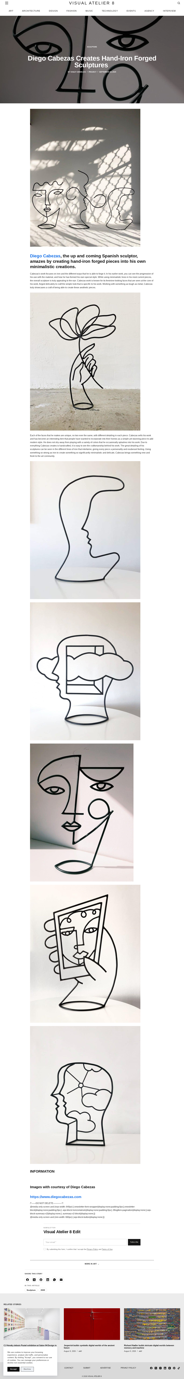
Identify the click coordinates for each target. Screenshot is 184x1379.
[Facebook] (27, 1280)
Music (89, 11)
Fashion (72, 11)
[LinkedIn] (47, 1280)
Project (92, 72)
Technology (110, 11)
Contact (68, 1368)
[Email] (61, 1280)
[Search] (179, 3)
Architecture (31, 11)
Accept (13, 1369)
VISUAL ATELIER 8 (92, 3)
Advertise (105, 1368)
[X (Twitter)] (34, 1280)
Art (11, 11)
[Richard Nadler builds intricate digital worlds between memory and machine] (152, 1324)
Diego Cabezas (45, 255)
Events (131, 11)
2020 (43, 1290)
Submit (86, 1368)
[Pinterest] (41, 1280)
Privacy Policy (92, 1249)
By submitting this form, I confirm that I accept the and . (80, 1249)
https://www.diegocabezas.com (55, 1197)
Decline (27, 1369)
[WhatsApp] (54, 1280)
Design (53, 11)
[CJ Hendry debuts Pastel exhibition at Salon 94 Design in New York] (32, 1324)
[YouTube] (169, 1368)
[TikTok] (179, 1368)
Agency (149, 11)
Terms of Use (107, 1249)
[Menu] (6, 3)
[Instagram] (160, 1368)
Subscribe (134, 1242)
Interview (169, 11)
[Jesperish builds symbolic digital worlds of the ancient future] (92, 1324)
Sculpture (92, 47)
